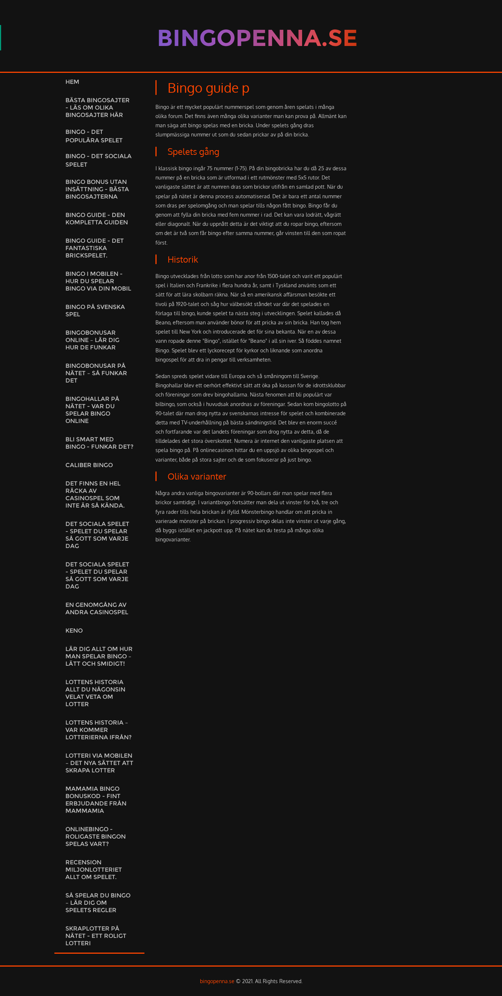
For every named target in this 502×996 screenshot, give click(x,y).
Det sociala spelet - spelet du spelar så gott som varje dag (97, 534)
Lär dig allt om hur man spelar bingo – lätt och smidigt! (99, 656)
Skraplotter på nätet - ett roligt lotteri (95, 936)
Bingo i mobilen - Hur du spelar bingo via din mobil (98, 281)
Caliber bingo (89, 465)
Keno (74, 630)
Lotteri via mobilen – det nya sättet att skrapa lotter (99, 763)
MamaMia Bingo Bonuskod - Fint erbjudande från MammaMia (95, 799)
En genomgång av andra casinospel (96, 608)
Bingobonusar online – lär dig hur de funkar (92, 340)
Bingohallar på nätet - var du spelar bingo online (92, 409)
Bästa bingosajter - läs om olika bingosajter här (97, 107)
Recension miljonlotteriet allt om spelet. (93, 870)
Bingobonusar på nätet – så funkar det (96, 373)
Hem (72, 81)
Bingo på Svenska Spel (95, 310)
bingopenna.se (217, 981)
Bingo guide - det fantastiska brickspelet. (94, 248)
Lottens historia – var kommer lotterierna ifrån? (98, 730)
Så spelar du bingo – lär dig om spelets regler (97, 903)
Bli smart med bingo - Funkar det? (99, 443)
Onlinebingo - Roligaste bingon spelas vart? (95, 836)
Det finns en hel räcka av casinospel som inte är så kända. (95, 494)
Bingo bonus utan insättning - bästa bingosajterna (97, 189)
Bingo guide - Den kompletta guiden (96, 218)
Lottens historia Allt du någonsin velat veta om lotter (95, 693)
